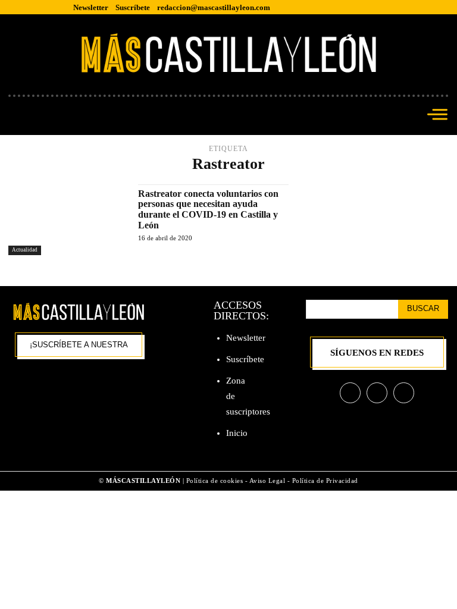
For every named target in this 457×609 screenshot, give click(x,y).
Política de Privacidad (325, 480)
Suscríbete (245, 359)
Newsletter (245, 338)
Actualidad (24, 250)
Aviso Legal (268, 480)
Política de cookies (214, 480)
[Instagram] (377, 392)
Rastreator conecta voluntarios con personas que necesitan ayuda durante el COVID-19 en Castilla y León (208, 209)
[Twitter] (403, 392)
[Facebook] (350, 392)
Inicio (237, 433)
